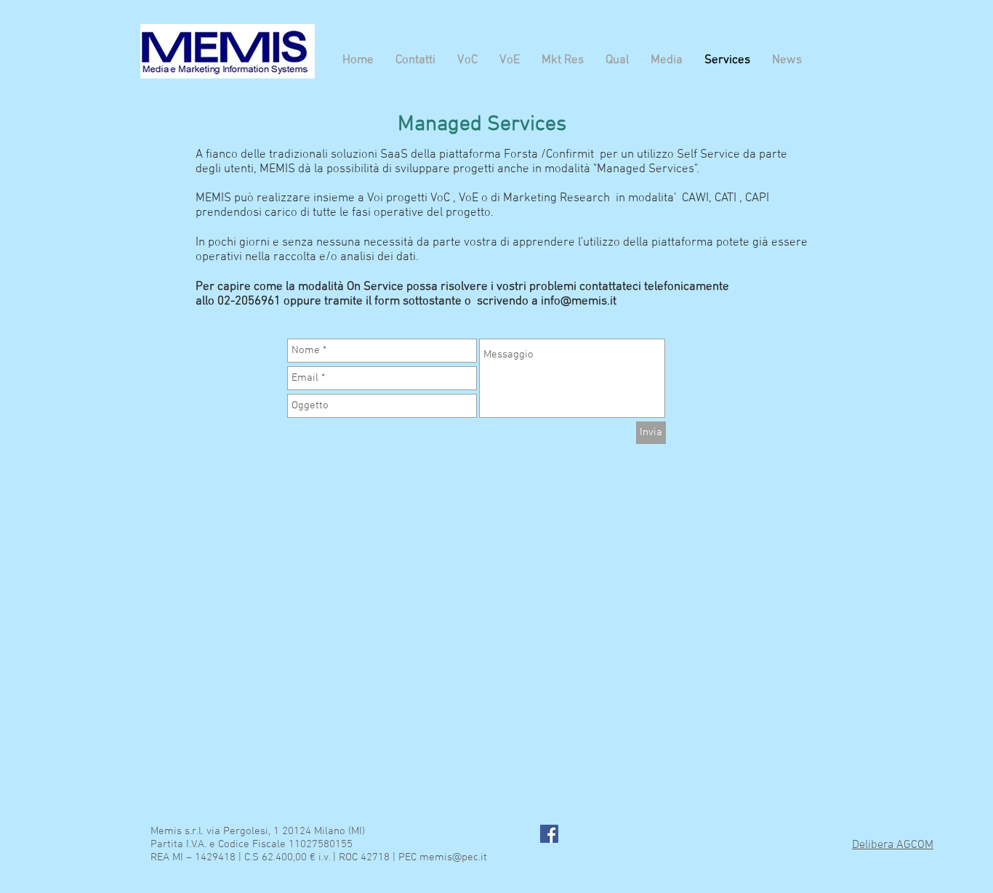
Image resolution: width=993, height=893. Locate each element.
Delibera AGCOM (892, 845)
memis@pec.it (453, 857)
